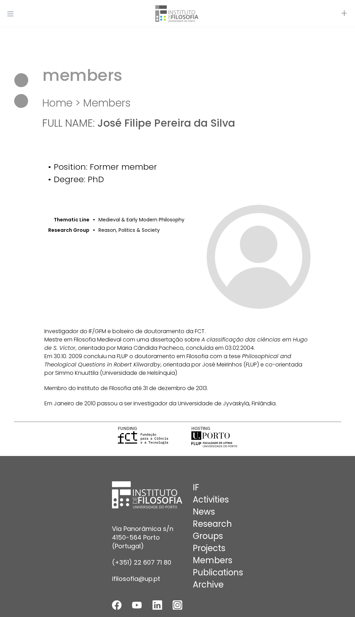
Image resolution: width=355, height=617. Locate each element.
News (204, 511)
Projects (209, 548)
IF (196, 487)
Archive (208, 584)
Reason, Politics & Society (129, 230)
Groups (208, 536)
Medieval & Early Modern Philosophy (141, 219)
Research (212, 524)
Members (107, 102)
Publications (218, 572)
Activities (211, 499)
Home (57, 102)
